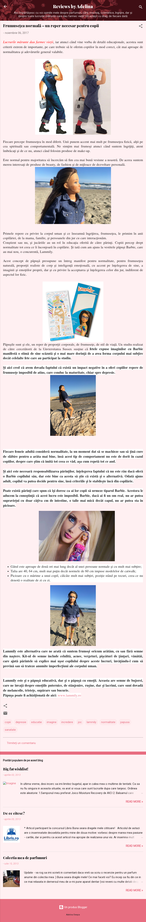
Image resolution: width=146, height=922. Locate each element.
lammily (91, 722)
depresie (21, 722)
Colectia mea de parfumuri (25, 858)
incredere (67, 722)
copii (8, 722)
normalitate (108, 722)
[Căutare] (140, 7)
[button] (140, 27)
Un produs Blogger (75, 907)
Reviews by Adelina (73, 6)
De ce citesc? (14, 813)
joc (80, 722)
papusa (124, 722)
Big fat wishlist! (15, 769)
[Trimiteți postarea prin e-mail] (5, 714)
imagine (51, 722)
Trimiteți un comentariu (21, 743)
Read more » (134, 801)
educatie (36, 722)
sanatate (10, 729)
